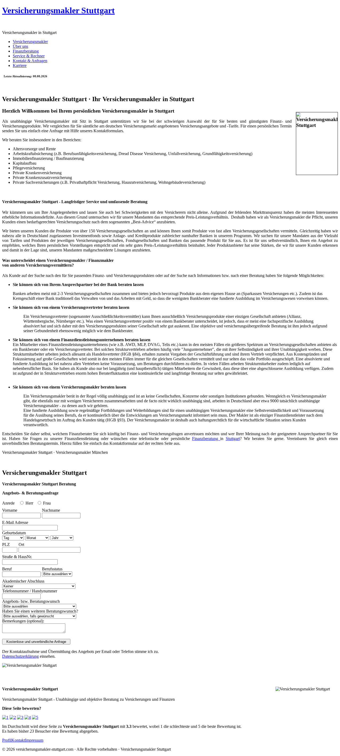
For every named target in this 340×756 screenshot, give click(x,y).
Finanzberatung (26, 51)
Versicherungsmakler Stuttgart (58, 10)
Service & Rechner (29, 56)
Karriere (20, 65)
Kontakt (18, 740)
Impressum (34, 740)
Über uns (20, 46)
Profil (6, 740)
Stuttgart (233, 438)
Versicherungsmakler (30, 41)
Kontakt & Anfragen (30, 60)
